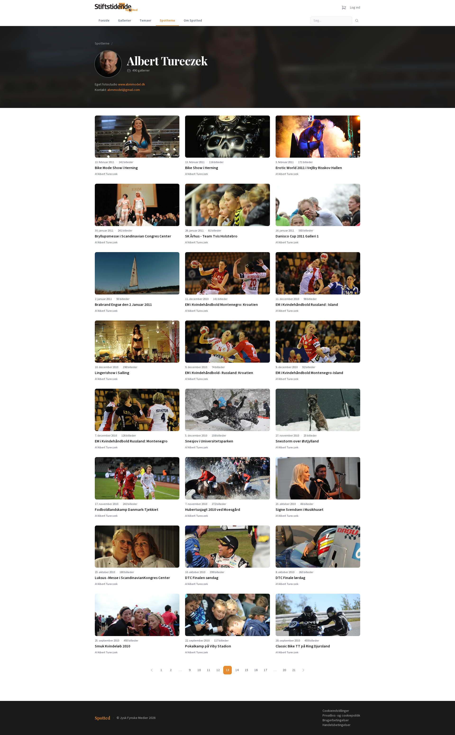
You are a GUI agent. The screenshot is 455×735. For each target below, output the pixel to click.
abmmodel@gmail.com (123, 90)
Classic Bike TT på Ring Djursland (303, 646)
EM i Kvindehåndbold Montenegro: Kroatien (221, 304)
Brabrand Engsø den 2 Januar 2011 (123, 304)
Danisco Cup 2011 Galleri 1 (297, 236)
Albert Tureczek (108, 174)
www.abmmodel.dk (131, 84)
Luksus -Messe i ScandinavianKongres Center (132, 577)
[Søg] (357, 20)
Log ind (355, 7)
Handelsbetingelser (336, 725)
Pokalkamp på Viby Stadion (208, 646)
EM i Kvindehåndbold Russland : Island (307, 304)
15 (246, 670)
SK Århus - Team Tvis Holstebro (211, 236)
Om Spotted (193, 20)
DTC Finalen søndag (201, 577)
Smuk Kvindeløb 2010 (112, 646)
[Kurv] (343, 7)
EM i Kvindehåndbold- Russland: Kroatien (219, 372)
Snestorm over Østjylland (297, 441)
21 (294, 670)
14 (237, 670)
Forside (104, 20)
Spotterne (167, 20)
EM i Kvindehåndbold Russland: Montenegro (131, 441)
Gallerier (124, 20)
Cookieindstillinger (336, 710)
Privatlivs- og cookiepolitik (341, 715)
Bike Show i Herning (201, 167)
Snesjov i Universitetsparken (209, 441)
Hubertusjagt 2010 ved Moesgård (212, 509)
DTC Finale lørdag (290, 577)
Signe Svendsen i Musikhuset (299, 509)
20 (284, 670)
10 (199, 670)
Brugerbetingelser (336, 720)
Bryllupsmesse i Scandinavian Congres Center (133, 236)
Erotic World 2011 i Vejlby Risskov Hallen (309, 167)
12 (218, 670)
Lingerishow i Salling (112, 372)
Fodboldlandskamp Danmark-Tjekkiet (126, 509)
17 (265, 670)
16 (256, 670)
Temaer (145, 20)
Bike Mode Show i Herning (116, 167)
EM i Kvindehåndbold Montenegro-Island (309, 372)
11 (208, 670)
